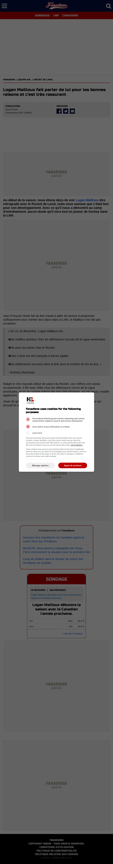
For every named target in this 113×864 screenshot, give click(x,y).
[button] (56, 433)
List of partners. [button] (76, 445)
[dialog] (56, 432)
